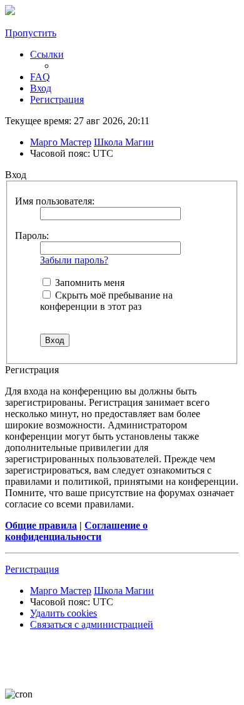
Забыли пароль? (74, 260)
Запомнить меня (89, 282)
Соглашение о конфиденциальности (76, 531)
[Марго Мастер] (10, 11)
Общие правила (41, 525)
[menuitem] (40, 77)
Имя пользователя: (54, 201)
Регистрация (32, 569)
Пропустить (30, 33)
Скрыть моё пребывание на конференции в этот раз (106, 301)
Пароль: (32, 235)
